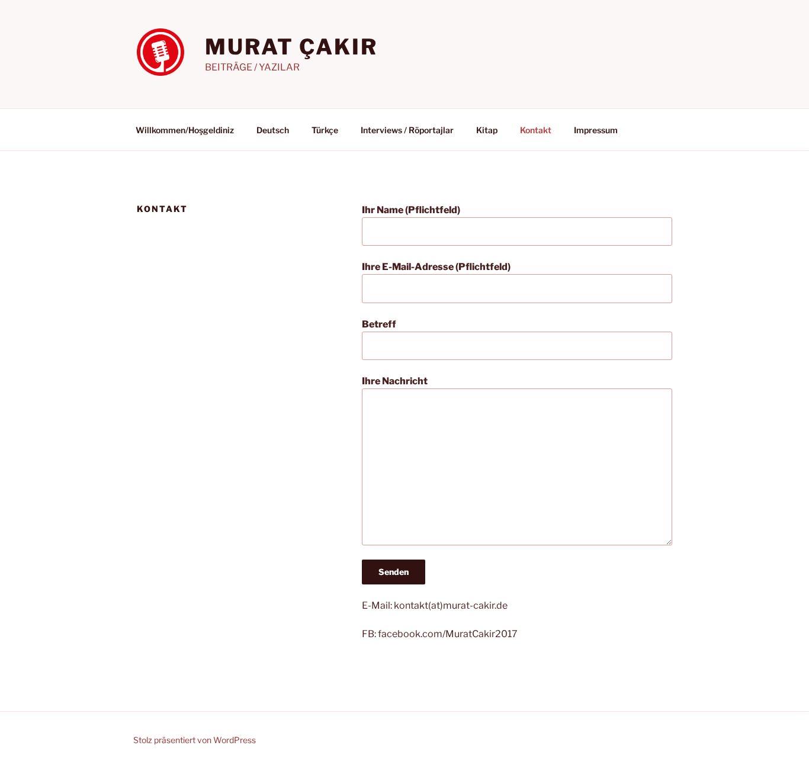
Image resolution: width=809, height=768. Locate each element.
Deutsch (272, 130)
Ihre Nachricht (395, 381)
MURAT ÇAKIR (291, 47)
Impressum (596, 130)
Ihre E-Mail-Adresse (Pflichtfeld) (436, 266)
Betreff (379, 324)
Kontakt (535, 130)
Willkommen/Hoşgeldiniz (185, 130)
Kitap (486, 130)
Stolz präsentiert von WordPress (194, 740)
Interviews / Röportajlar (407, 130)
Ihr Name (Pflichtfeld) (411, 210)
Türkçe (325, 130)
